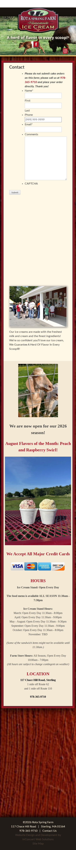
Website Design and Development (36, 835)
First (27, 100)
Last (27, 110)
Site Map (38, 843)
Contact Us (49, 830)
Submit (14, 192)
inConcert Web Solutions (38, 839)
